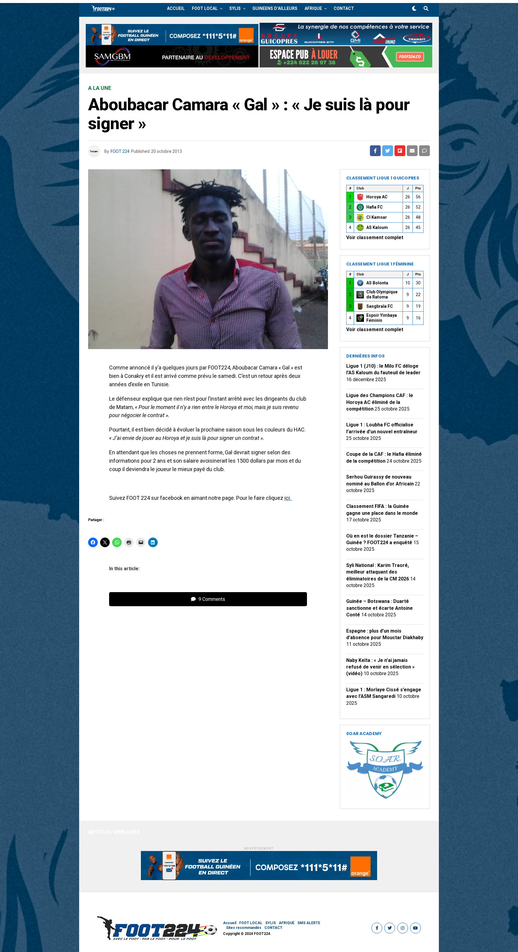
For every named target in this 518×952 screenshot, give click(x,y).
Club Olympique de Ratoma (381, 294)
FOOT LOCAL (205, 8)
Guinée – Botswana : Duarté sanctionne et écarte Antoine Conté (379, 608)
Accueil (176, 8)
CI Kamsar (376, 217)
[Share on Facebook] (375, 150)
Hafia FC (374, 207)
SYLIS (235, 8)
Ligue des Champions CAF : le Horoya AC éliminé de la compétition (379, 402)
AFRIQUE (313, 8)
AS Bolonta (377, 282)
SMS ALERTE (308, 923)
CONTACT (344, 8)
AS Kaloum (377, 227)
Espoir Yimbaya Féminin (381, 318)
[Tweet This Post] (387, 150)
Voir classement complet (374, 237)
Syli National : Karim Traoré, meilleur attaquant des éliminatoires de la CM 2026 (377, 572)
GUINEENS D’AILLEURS (274, 8)
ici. (288, 498)
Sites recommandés (243, 928)
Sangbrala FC (379, 306)
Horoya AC (377, 196)
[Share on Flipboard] (399, 150)
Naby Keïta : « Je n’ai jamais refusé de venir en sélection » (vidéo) (380, 667)
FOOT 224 (120, 151)
